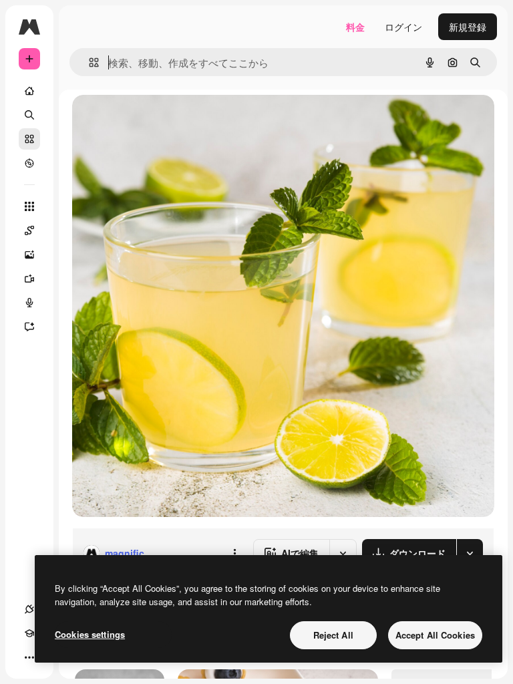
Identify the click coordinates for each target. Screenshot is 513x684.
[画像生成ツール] (29, 254)
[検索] (29, 115)
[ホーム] (29, 91)
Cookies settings (90, 634)
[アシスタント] (29, 326)
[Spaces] (29, 230)
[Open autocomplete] (88, 62)
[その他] (29, 657)
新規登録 (467, 26)
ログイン (403, 26)
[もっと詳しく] (29, 163)
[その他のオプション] (234, 553)
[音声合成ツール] (29, 302)
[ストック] (29, 139)
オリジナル (164, 120)
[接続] (29, 609)
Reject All (333, 635)
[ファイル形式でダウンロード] (469, 553)
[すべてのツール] (29, 206)
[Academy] (29, 633)
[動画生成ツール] (29, 278)
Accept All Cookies (435, 635)
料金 (355, 26)
